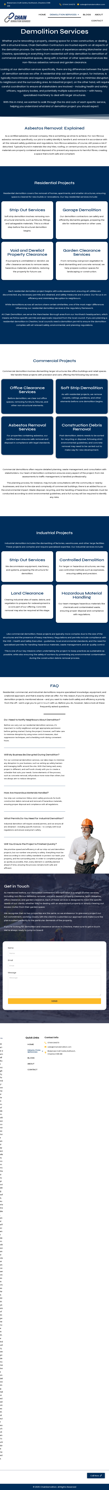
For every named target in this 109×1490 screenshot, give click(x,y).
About (99, 14)
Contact (97, 20)
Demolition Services (63, 14)
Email (10, 960)
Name (11, 948)
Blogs (87, 14)
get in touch (43, 703)
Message (12, 972)
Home (42, 14)
